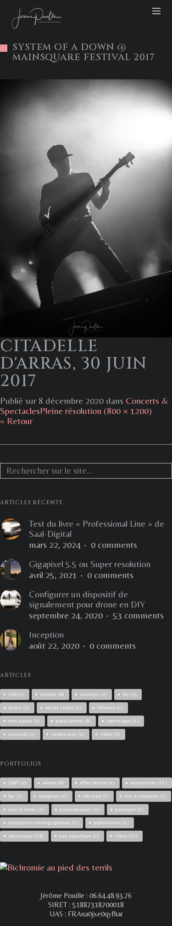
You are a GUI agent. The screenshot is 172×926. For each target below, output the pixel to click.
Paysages (129, 809)
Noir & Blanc (26, 809)
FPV (15, 796)
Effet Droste (97, 782)
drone (18, 707)
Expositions (148, 782)
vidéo (110, 734)
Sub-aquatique (79, 835)
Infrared (96, 796)
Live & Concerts (145, 796)
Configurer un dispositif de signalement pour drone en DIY (87, 599)
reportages (122, 720)
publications (73, 720)
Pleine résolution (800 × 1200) (96, 410)
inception (53, 796)
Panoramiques (80, 809)
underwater (67, 734)
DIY (129, 694)
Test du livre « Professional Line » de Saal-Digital (96, 528)
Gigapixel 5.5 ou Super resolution (89, 564)
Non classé (24, 720)
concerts (93, 694)
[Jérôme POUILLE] (56, 867)
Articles (52, 694)
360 (16, 694)
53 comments (138, 615)
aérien (53, 782)
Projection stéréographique (43, 822)
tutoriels (21, 734)
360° (17, 782)
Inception (46, 634)
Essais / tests (63, 707)
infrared (110, 707)
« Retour (16, 420)
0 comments (114, 545)
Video (126, 835)
